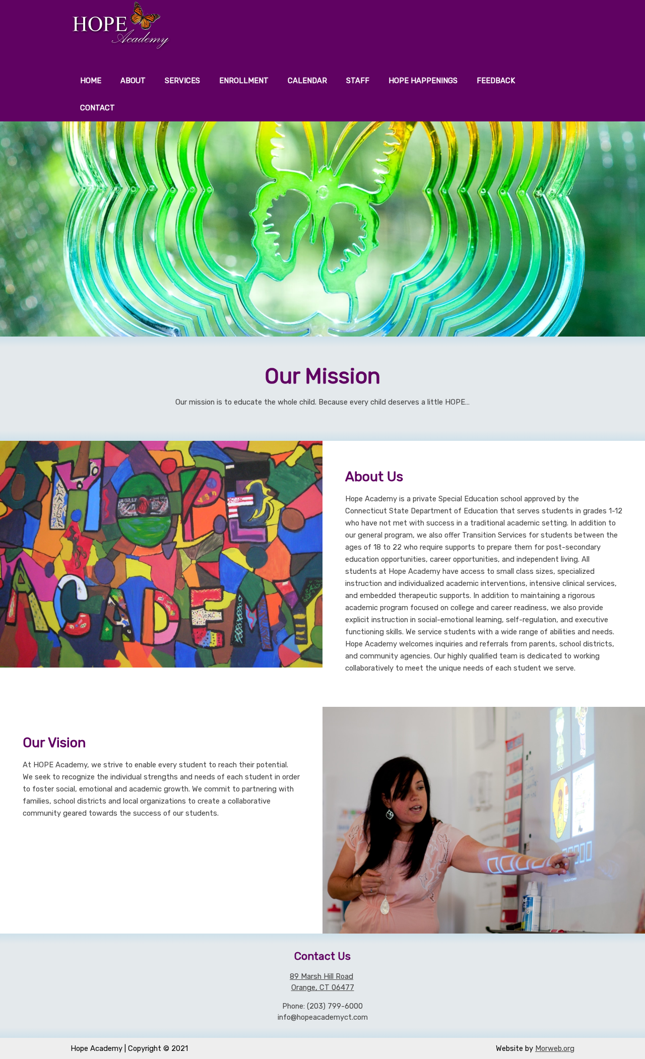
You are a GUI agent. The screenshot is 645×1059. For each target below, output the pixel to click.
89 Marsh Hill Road (321, 976)
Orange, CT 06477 (322, 987)
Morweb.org (554, 1048)
